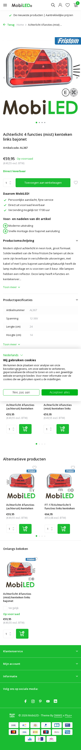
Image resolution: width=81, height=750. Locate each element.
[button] (13, 355)
